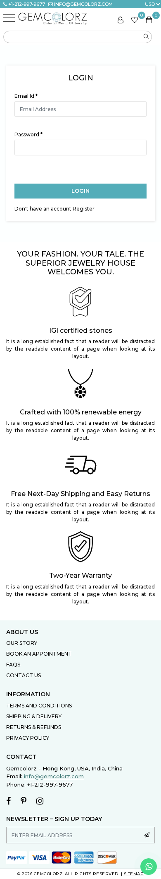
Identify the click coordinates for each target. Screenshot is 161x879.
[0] (134, 21)
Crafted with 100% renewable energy (81, 412)
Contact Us (23, 675)
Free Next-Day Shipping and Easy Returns (80, 494)
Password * (28, 134)
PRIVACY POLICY (27, 738)
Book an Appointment (39, 654)
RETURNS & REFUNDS (33, 727)
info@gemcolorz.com (83, 4)
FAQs (13, 664)
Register (84, 209)
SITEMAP (134, 874)
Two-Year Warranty (80, 575)
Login (80, 190)
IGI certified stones (80, 330)
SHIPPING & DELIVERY (34, 716)
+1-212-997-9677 (26, 4)
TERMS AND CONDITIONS (39, 705)
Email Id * (26, 96)
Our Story (21, 643)
